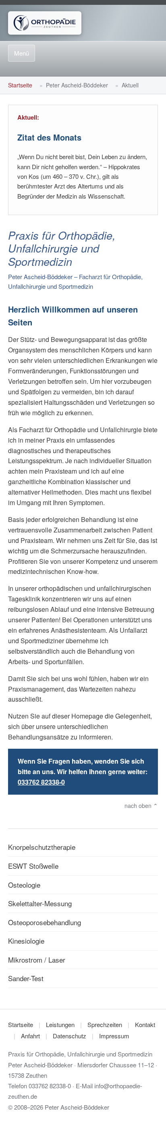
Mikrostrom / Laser (36, 960)
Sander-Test (26, 978)
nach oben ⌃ (141, 805)
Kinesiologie (26, 941)
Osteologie (24, 885)
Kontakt (145, 1024)
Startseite (20, 85)
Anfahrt (30, 1035)
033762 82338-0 (41, 782)
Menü (21, 53)
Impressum (114, 1035)
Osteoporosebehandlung (44, 922)
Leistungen (60, 1024)
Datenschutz (69, 1035)
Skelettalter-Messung (40, 903)
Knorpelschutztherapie (41, 847)
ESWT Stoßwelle (33, 866)
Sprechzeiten (104, 1024)
